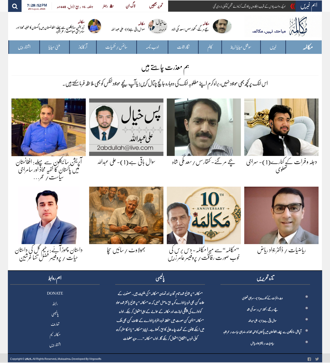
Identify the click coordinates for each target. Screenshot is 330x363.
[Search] (15, 5)
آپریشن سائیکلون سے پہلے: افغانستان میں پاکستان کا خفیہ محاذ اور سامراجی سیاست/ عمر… (48, 169)
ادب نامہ (152, 47)
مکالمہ (308, 47)
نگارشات (183, 47)
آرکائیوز (83, 47)
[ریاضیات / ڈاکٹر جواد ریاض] (281, 214)
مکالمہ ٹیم (55, 334)
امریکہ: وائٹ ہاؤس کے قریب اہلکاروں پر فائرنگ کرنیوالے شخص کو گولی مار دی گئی (249, 6)
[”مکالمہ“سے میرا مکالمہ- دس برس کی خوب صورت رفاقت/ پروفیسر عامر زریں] (204, 214)
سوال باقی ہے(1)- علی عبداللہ (128, 29)
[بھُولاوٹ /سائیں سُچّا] (126, 214)
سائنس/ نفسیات (116, 47)
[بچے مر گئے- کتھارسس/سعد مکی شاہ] (204, 126)
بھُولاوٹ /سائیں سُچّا (126, 250)
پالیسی (55, 314)
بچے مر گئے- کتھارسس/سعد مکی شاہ (190, 29)
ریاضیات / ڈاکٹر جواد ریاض (281, 250)
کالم (210, 47)
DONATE (55, 293)
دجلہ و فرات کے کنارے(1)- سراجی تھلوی (262, 298)
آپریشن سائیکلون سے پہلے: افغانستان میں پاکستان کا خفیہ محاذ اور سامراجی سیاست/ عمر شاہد (50, 29)
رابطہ (55, 303)
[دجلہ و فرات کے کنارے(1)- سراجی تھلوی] (281, 126)
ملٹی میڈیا (54, 47)
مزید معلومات (130, 338)
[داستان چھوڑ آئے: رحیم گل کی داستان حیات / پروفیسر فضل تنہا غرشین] (48, 214)
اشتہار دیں (24, 47)
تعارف (55, 324)
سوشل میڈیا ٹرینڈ (241, 47)
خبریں (273, 47)
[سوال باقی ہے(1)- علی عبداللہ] (126, 126)
